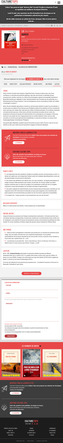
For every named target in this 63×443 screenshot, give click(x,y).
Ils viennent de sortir (33, 79)
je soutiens (18, 162)
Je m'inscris (18, 143)
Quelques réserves (25, 84)
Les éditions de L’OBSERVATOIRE (28, 67)
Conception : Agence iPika (41, 441)
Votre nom (8, 285)
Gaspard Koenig (12, 67)
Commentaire (9, 303)
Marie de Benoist (11, 72)
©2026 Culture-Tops (20, 441)
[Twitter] (35, 424)
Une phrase (48, 84)
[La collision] (52, 363)
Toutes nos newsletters (19, 139)
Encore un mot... (38, 84)
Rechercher (31, 430)
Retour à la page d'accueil (31, 273)
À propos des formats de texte (13, 324)
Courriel (8, 293)
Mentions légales (30, 441)
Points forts (13, 84)
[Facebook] (32, 424)
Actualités (31, 435)
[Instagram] (37, 424)
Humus (26, 25)
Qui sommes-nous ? (31, 432)
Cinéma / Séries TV (10, 432)
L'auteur (56, 84)
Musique (31, 428)
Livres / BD (10, 25)
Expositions (10, 435)
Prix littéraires (18, 25)
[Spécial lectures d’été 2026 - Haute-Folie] (11, 363)
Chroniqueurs (52, 428)
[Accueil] (10, 2)
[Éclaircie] (31, 363)
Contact (52, 435)
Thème (5, 84)
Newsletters (52, 432)
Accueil (3, 25)
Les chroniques (52, 430)
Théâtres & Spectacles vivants (10, 428)
